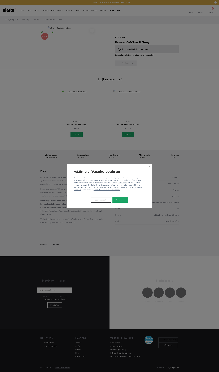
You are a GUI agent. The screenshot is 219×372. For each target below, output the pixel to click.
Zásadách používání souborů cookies (107, 190)
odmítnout (77, 190)
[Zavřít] (149, 166)
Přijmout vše (122, 183)
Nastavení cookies (105, 187)
